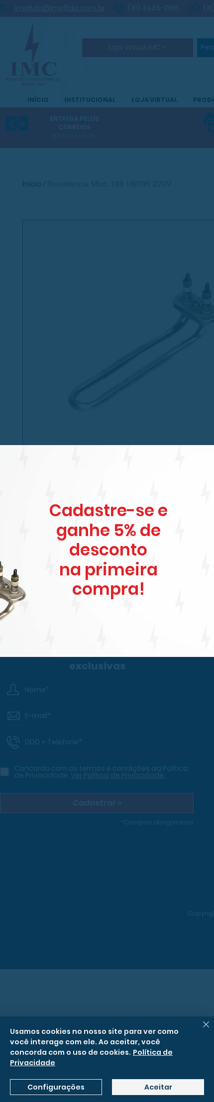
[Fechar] (200, 1030)
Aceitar (158, 1087)
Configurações (56, 1087)
